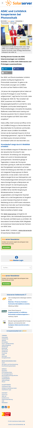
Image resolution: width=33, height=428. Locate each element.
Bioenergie (4, 348)
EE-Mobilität (19, 21)
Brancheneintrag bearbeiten (9, 366)
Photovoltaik (5, 23)
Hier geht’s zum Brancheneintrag (10, 364)
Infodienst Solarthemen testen (9, 388)
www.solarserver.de (25, 230)
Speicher (4, 340)
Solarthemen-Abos (6, 386)
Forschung (4, 353)
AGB (3, 401)
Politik (3, 354)
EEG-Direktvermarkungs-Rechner (10, 375)
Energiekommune (6, 358)
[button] (6, 68)
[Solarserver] (19, 3)
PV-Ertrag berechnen (7, 372)
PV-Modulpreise (6, 377)
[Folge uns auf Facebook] (6, 407)
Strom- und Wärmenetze (8, 343)
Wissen (3, 382)
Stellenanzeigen (6, 380)
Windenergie (5, 347)
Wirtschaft (13, 23)
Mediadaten (5, 402)
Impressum (4, 394)
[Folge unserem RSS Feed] (9, 407)
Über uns (4, 396)
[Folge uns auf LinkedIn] (3, 407)
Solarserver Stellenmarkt (16, 295)
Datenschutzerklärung (7, 399)
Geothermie (5, 351)
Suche (3, 363)
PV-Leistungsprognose (7, 374)
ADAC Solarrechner (10, 214)
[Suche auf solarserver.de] (30, 267)
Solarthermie (5, 339)
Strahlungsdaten (6, 378)
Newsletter (4, 370)
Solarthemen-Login (6, 389)
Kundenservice (5, 398)
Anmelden (6, 247)
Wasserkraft (5, 350)
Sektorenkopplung (6, 345)
